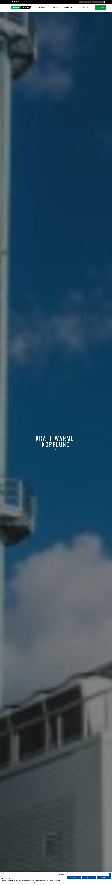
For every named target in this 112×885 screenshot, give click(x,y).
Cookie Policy (61, 874)
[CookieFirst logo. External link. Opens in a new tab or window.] (1, 877)
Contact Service (98, 1)
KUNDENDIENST (68, 7)
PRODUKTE (55, 7)
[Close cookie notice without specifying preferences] (110, 874)
